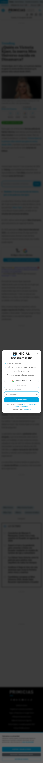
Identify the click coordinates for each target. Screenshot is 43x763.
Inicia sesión (27, 409)
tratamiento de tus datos (21, 406)
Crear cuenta (21, 400)
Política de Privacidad (28, 404)
